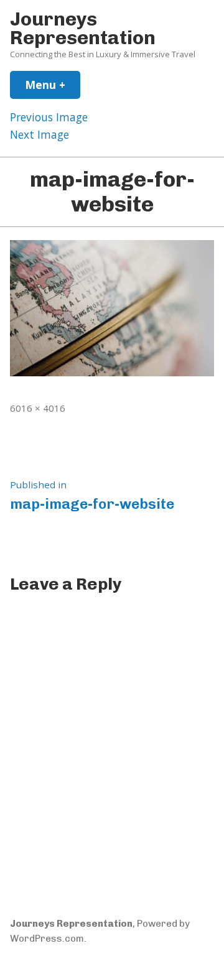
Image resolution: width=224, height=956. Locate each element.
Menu (52, 84)
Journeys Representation (83, 28)
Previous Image (49, 116)
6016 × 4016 (37, 408)
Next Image (39, 134)
